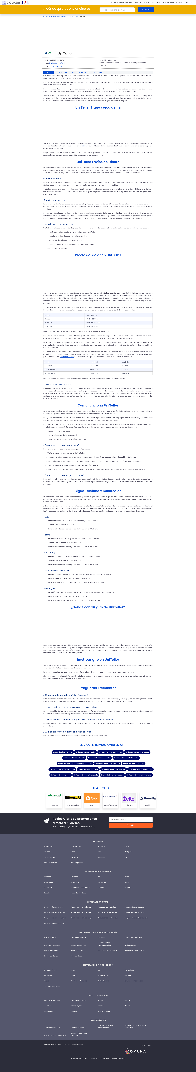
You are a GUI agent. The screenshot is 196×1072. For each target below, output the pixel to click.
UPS (99, 852)
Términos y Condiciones (73, 1044)
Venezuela (48, 887)
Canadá (101, 887)
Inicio (45, 16)
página (85, 146)
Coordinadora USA (78, 1000)
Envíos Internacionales (134, 981)
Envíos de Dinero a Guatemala (62, 769)
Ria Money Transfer (79, 981)
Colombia (48, 877)
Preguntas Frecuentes (80, 72)
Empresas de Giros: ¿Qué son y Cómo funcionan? (63, 16)
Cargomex (48, 846)
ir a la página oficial (57, 63)
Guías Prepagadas (79, 937)
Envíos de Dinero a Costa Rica (139, 775)
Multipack (128, 852)
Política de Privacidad (52, 1044)
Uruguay (128, 887)
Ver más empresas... (52, 986)
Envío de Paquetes (52, 945)
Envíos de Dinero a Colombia (140, 769)
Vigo (73, 970)
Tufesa (47, 852)
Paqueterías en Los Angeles (82, 918)
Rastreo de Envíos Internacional (105, 1026)
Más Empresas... (77, 863)
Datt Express (76, 846)
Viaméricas (129, 970)
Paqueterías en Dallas (107, 907)
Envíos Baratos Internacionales (104, 944)
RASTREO (129, 3)
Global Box (48, 1011)
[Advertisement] (98, 32)
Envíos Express (50, 937)
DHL (126, 857)
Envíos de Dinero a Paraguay (137, 752)
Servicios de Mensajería (134, 937)
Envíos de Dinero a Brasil (88, 769)
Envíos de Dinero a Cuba (85, 752)
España (47, 893)
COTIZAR (146, 9)
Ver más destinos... (79, 893)
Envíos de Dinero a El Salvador (126, 758)
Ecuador (74, 877)
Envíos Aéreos (130, 945)
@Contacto (57, 66)
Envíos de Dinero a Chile (60, 775)
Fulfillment (102, 937)
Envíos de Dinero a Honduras (110, 752)
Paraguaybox (76, 1006)
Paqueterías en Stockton (54, 912)
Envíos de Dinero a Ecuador (99, 758)
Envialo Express (50, 863)
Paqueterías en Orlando (54, 923)
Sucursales (98, 72)
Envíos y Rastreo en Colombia (79, 1034)
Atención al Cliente (52, 1028)
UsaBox (128, 1000)
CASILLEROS (156, 3)
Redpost (101, 857)
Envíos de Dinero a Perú (62, 752)
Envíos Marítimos (51, 950)
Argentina (75, 882)
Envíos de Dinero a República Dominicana (75, 764)
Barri (99, 970)
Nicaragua (48, 882)
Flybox (127, 1006)
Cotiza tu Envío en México (55, 1035)
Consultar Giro (61, 72)
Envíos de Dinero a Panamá (112, 775)
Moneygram (103, 975)
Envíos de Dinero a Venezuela (86, 775)
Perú (99, 877)
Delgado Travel (50, 970)
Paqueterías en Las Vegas (55, 918)
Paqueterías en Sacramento (136, 918)
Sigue (46, 981)
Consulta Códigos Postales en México (136, 1026)
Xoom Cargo (49, 857)
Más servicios (76, 956)
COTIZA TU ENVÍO (117, 3)
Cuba (127, 877)
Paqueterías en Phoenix (108, 918)
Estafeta (74, 857)
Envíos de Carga (51, 956)
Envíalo (74, 1011)
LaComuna (107, 1059)
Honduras (102, 882)
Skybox (101, 1000)
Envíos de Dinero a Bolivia (133, 764)
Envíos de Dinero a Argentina (113, 769)
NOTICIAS (190, 3)
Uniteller (128, 975)
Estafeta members (52, 1000)
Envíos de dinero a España (74, 758)
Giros (147, 3)
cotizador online (67, 357)
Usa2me (101, 1006)
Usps (73, 852)
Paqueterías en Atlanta (81, 907)
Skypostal (102, 846)
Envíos (138, 3)
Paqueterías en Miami (53, 907)
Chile (127, 882)
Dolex (73, 975)
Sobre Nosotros (77, 1028)
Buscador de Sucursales (174, 3)
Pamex (127, 846)
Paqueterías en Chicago (81, 912)
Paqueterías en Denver (107, 912)
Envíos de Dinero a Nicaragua (108, 764)
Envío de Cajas (77, 950)
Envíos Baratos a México (135, 950)
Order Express (103, 981)
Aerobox (47, 1006)
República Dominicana (80, 887)
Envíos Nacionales (78, 945)
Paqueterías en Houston (135, 912)
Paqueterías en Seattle (134, 907)
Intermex (48, 975)
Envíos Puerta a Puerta (107, 950)
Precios (48, 72)
